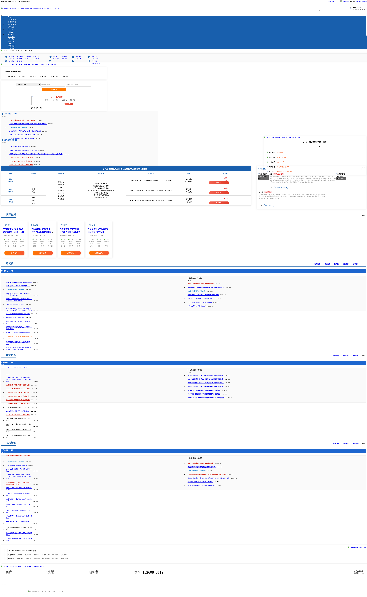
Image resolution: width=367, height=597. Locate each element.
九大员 (34, 578)
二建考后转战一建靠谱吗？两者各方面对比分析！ (19, 500)
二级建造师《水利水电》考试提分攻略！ (21, 161)
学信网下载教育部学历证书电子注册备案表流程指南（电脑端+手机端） (19, 300)
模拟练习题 (46, 558)
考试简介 (11, 56)
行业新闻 (94, 61)
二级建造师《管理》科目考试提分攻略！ (21, 157)
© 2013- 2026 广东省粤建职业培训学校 (14, 591)
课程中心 (47, 578)
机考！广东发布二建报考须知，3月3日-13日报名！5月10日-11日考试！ (18, 348)
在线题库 (78, 58)
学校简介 (11, 37)
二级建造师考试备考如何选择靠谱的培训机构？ (202, 467)
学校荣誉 (11, 39)
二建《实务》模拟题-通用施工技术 (19, 146)
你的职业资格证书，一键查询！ (15, 317)
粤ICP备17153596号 (57, 591)
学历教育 (21, 578)
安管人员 (11, 27)
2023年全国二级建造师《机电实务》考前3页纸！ (18, 425)
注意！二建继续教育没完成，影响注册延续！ (22, 120)
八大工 (10, 32)
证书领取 (20, 61)
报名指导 (64, 555)
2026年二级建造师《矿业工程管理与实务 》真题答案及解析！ (206, 375)
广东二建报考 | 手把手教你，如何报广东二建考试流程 (25, 131)
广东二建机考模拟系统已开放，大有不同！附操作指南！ (19, 328)
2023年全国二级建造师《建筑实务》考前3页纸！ (18, 436)
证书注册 (355, 264)
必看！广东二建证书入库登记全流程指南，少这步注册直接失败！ (19, 294)
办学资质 (11, 43)
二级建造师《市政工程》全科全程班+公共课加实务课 (42, 232)
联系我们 (11, 46)
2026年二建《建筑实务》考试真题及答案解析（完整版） (204, 394)
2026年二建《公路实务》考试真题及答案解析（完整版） (204, 390)
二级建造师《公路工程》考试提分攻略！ (21, 165)
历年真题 (56, 58)
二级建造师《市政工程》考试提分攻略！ (18, 400)
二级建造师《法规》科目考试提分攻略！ (18, 415)
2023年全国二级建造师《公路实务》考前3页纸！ (18, 419)
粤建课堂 (78, 56)
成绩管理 (36, 58)
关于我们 (11, 34)
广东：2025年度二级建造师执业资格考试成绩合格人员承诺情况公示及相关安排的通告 (19, 309)
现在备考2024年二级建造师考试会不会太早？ (18, 505)
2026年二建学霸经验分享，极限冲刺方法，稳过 (23, 150)
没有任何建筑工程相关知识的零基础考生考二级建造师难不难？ (28, 124)
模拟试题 (64, 58)
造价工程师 (12, 22)
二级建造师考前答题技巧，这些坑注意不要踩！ (19, 528)
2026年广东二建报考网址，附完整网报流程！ (22, 134)
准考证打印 (46, 555)
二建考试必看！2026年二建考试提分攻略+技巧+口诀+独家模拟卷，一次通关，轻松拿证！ (36, 154)
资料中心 (64, 56)
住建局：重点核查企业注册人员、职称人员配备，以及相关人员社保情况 (209, 478)
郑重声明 (11, 48)
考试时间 (55, 555)
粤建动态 (355, 443)
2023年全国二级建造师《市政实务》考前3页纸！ (18, 430)
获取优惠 (219, 182)
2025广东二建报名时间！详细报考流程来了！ (18, 343)
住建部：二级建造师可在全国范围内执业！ (19, 332)
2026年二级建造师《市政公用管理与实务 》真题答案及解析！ (206, 383)
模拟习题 (346, 355)
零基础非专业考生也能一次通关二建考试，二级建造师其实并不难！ (19, 483)
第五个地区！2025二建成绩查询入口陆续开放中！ (19, 322)
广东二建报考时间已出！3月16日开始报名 (21, 138)
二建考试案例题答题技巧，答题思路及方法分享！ (19, 539)
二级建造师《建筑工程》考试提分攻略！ (18, 403)
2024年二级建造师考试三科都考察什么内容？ (18, 511)
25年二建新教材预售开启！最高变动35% (18, 411)
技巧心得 (94, 56)
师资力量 (11, 41)
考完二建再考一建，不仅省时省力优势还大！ (18, 522)
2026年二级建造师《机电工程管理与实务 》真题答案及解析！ (206, 386)
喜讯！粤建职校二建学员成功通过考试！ (18, 314)
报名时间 (11, 58)
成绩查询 (11, 61)
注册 (359, 1)
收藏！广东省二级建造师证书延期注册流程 (19, 282)
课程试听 (14, 253)
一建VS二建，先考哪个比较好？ (197, 306)
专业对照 (28, 56)
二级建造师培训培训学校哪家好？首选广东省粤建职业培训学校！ (207, 474)
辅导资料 (355, 355)
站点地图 (4, 588)
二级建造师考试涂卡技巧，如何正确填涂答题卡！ (19, 534)
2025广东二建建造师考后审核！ (15, 304)
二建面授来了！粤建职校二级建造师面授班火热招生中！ (19, 337)
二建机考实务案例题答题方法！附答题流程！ (18, 494)
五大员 (10, 29)
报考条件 (20, 56)
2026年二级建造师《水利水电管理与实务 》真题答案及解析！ (206, 379)
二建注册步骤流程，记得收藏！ (18, 127)
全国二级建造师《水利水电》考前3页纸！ (18, 407)
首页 (9, 17)
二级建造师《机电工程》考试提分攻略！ (18, 396)
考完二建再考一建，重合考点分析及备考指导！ (19, 517)
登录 (356, 1)
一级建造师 (12, 24)
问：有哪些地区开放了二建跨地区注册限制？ (201, 485)
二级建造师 (12, 20)
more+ (4, 116)
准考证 (27, 58)
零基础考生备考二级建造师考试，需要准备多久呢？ (19, 489)
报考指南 (20, 58)
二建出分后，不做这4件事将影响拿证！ (18, 286)
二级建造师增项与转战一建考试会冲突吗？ (200, 482)
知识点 (55, 56)
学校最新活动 (96, 63)
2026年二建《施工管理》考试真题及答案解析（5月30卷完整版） (207, 397)
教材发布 (37, 555)
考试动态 (36, 56)
